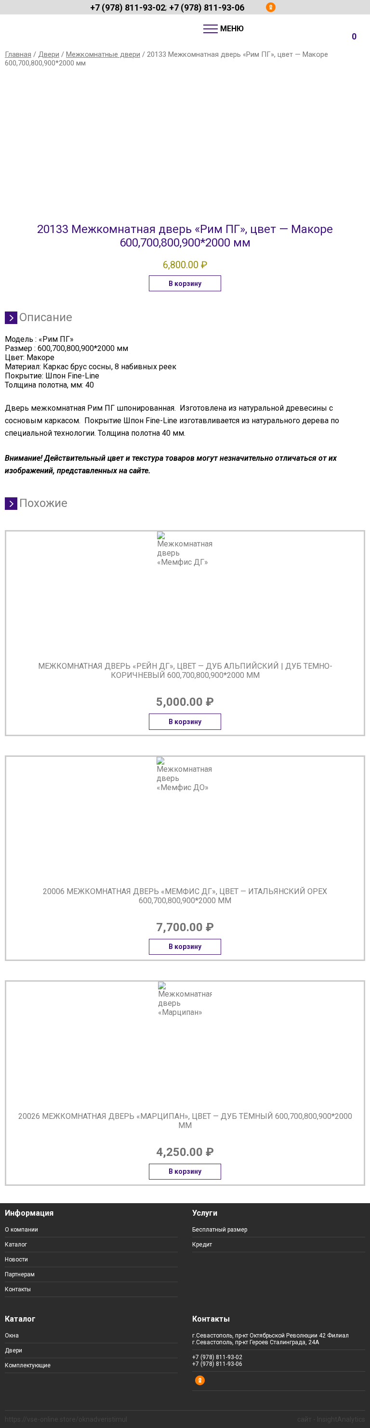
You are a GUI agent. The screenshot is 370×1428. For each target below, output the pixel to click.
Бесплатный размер (219, 1229)
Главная (18, 54)
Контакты (18, 1289)
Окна (12, 1335)
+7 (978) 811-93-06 (206, 7)
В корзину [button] (185, 283)
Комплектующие (28, 1365)
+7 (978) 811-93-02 (127, 7)
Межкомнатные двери (103, 54)
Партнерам (20, 1274)
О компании (21, 1229)
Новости (16, 1259)
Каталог (16, 1244)
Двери (48, 54)
